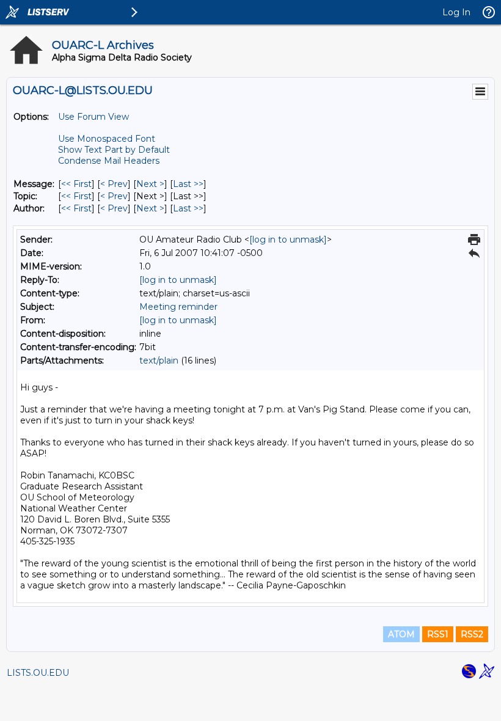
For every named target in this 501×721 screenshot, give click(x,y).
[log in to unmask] (288, 239)
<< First (76, 183)
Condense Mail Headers (108, 160)
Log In (456, 12)
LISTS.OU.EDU (38, 672)
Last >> (188, 183)
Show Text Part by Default (114, 149)
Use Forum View (93, 116)
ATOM (401, 634)
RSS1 (437, 634)
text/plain (158, 360)
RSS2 (472, 634)
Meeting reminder (178, 306)
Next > (150, 183)
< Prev (114, 183)
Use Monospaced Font (106, 138)
